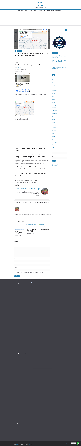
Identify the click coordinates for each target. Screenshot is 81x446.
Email (15, 263)
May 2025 (53, 101)
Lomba (44, 10)
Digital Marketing (28, 10)
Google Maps (19, 67)
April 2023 (53, 139)
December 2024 (54, 108)
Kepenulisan (20, 10)
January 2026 (54, 88)
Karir (35, 10)
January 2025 (54, 107)
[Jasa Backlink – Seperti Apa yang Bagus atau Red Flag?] (41, 224)
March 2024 (53, 122)
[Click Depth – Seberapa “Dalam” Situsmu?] (19, 224)
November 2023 (54, 128)
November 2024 (54, 110)
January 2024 (54, 125)
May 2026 (53, 82)
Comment (16, 245)
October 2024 (54, 111)
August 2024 (54, 114)
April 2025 (53, 102)
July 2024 (53, 116)
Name (15, 258)
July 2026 (53, 79)
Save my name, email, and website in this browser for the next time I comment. (29, 272)
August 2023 (54, 133)
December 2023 (54, 127)
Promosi (40, 10)
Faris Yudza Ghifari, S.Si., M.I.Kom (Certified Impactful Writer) (23, 57)
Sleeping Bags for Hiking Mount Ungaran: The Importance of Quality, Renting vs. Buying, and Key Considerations (59, 56)
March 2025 (53, 104)
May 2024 (53, 119)
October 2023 (54, 130)
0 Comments (39, 57)
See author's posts (36, 195)
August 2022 (54, 145)
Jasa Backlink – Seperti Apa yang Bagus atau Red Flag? (44, 228)
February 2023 (54, 141)
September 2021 (54, 148)
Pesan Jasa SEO (58, 10)
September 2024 (54, 113)
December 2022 (54, 142)
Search (66, 29)
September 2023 (54, 131)
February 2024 (54, 124)
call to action (18, 154)
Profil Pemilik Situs (50, 10)
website (45, 152)
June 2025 (53, 99)
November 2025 (54, 91)
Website (15, 267)
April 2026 (53, 84)
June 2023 (53, 136)
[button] (23, 10)
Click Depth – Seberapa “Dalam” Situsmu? (19, 232)
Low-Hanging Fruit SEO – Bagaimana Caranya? (23, 202)
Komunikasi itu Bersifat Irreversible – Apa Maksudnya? (41, 203)
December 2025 (54, 90)
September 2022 (54, 144)
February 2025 (54, 105)
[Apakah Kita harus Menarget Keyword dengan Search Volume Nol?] (32, 224)
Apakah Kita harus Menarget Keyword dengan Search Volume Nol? (31, 229)
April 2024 (53, 121)
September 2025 (54, 94)
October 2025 (54, 93)
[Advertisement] (40, 18)
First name (53, 151)
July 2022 (53, 147)
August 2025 (54, 96)
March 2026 (53, 85)
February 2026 (54, 87)
